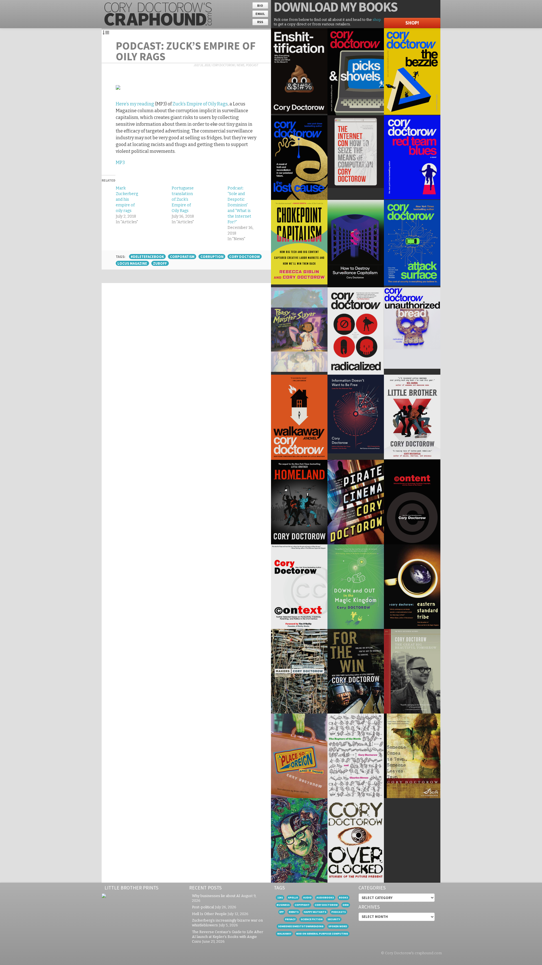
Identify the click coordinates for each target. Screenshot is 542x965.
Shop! (412, 23)
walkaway (284, 933)
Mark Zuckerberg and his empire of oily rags (127, 199)
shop (377, 19)
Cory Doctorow (223, 65)
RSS (260, 22)
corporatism (182, 256)
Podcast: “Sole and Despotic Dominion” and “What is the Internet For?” (239, 205)
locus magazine (132, 263)
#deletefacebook (147, 256)
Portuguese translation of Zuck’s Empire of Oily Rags (183, 199)
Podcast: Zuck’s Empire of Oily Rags (185, 51)
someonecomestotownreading (301, 926)
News (240, 65)
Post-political (203, 907)
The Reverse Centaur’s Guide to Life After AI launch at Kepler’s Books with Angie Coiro (227, 937)
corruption (212, 256)
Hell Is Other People (209, 914)
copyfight (302, 905)
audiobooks (325, 897)
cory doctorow (244, 256)
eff (281, 912)
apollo (293, 897)
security (333, 919)
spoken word (337, 926)
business (283, 905)
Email (260, 14)
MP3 (120, 162)
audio (307, 897)
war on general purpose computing (322, 933)
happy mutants (315, 912)
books (343, 897)
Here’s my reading (135, 104)
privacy (290, 919)
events (294, 912)
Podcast (252, 65)
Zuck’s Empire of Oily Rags (200, 104)
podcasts (338, 912)
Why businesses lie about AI (216, 896)
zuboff (160, 263)
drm (346, 905)
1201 (280, 897)
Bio (260, 5)
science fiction (312, 919)
